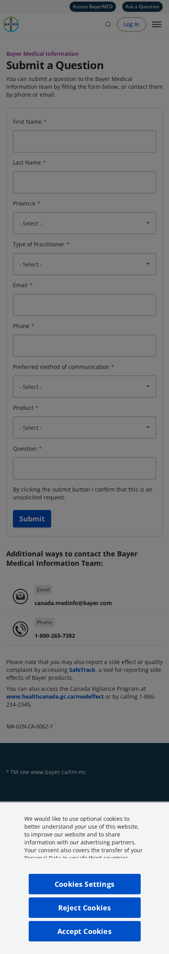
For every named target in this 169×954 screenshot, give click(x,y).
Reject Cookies (84, 907)
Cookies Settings (84, 884)
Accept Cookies (84, 931)
